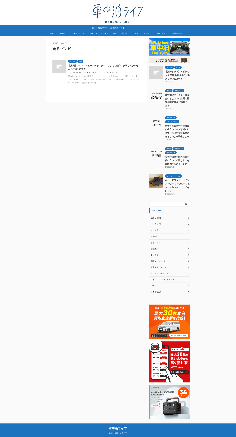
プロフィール (161, 33)
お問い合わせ (178, 33)
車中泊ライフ (118, 428)
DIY (114, 33)
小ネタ (135, 33)
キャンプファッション (99, 33)
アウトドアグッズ (77, 33)
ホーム (51, 33)
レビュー (85, 72)
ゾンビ (106, 72)
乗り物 (124, 33)
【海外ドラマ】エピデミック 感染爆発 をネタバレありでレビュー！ (177, 75)
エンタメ (147, 33)
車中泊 (62, 33)
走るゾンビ (114, 72)
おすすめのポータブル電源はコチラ (101, 27)
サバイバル (99, 72)
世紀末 (91, 72)
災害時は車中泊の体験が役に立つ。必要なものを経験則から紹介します (177, 160)
